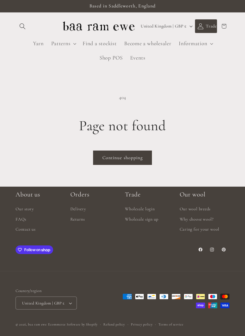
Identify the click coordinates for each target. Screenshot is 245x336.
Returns (77, 219)
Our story (25, 208)
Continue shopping (122, 158)
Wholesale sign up (141, 219)
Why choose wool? (197, 219)
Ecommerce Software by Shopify (72, 324)
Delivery (78, 208)
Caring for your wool (200, 229)
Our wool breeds (195, 208)
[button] (22, 26)
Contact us (26, 229)
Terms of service (171, 324)
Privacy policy (142, 324)
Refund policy (114, 324)
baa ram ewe (37, 324)
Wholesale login (140, 208)
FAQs (21, 219)
